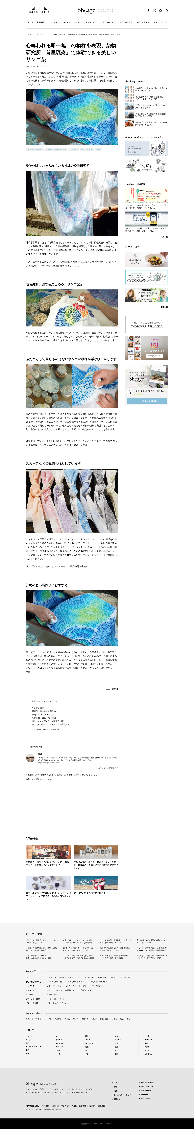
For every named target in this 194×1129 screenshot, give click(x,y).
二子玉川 (37, 1019)
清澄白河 (85, 1019)
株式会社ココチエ (41, 1109)
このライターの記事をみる (107, 768)
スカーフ (73, 150)
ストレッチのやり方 (54, 990)
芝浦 (128, 1019)
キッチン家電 (52, 995)
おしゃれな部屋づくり (34, 1046)
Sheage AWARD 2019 (56, 150)
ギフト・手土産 (32, 1003)
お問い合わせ (146, 1098)
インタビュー (149, 1054)
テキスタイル (86, 150)
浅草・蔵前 (104, 1019)
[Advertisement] (49, 805)
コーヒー (118, 1040)
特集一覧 (164, 237)
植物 (27, 1053)
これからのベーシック (122, 1095)
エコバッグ (149, 1040)
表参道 (67, 1019)
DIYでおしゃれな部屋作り (98, 982)
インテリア (30, 986)
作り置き (59, 1040)
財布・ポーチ (59, 999)
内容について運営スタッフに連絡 (39, 779)
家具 (48, 986)
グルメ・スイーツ (59, 1003)
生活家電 (29, 995)
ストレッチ (30, 990)
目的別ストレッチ (71, 990)
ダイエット (59, 1043)
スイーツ (118, 1043)
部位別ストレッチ (88, 990)
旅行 (116, 1054)
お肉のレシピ (102, 977)
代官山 (28, 1019)
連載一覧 (164, 307)
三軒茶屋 (58, 1019)
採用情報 (92, 1106)
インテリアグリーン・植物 (76, 986)
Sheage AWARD (35, 150)
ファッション (41, 34)
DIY (27, 1043)
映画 (116, 1047)
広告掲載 (82, 1106)
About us (55, 1106)
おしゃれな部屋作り (33, 982)
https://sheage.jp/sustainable (49, 763)
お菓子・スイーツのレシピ (120, 977)
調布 (122, 1019)
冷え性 (147, 1050)
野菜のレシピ (52, 977)
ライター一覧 (146, 1091)
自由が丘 (47, 1019)
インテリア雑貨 (95, 986)
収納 (27, 1050)
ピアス (87, 1040)
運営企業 (101, 1106)
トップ (28, 34)
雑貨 (48, 1003)
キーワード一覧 (147, 1086)
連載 (115, 1091)
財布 (86, 1036)
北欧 (86, 1047)
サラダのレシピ (89, 977)
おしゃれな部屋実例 (54, 982)
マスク (147, 1047)
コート (58, 1050)
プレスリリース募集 (69, 1106)
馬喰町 (75, 1019)
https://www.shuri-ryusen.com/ (45, 729)
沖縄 (98, 150)
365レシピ (118, 1099)
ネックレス (89, 1043)
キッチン (29, 1040)
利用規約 (45, 1106)
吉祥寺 (114, 1019)
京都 (146, 1043)
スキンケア (59, 1047)
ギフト (87, 1054)
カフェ (117, 1036)
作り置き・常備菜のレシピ (70, 977)
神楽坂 (94, 1019)
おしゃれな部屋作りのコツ (75, 982)
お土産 (147, 1036)
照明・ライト (58, 986)
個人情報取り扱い (33, 1106)
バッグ (49, 999)
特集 (115, 1087)
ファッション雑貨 (33, 999)
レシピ (28, 977)
